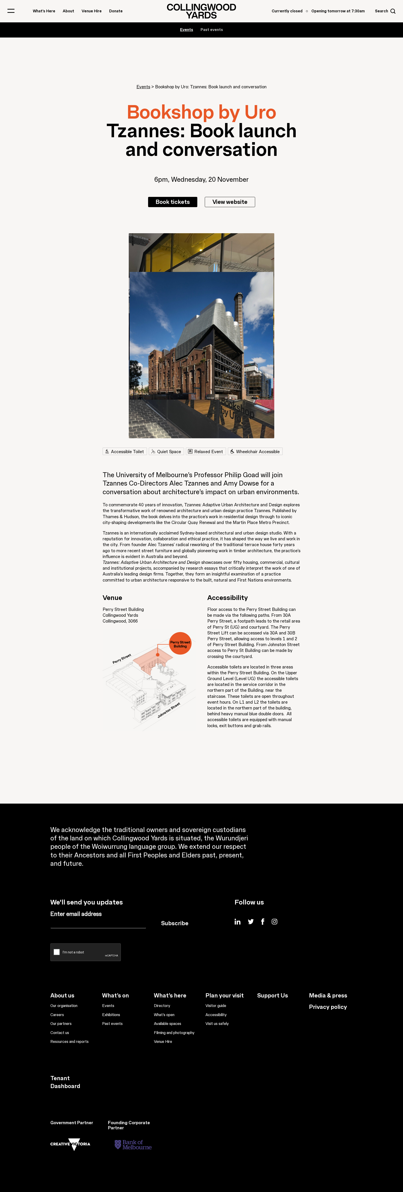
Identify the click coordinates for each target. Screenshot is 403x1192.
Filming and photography (174, 1033)
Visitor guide (215, 1006)
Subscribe (174, 923)
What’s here (170, 995)
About (68, 11)
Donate (116, 11)
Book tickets (173, 202)
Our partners (61, 1024)
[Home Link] (201, 11)
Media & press (328, 995)
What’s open (164, 1015)
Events (143, 87)
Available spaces (167, 1024)
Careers (57, 1015)
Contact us (59, 1033)
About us (62, 995)
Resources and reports (69, 1042)
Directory (162, 1006)
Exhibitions (111, 1015)
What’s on (115, 995)
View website (229, 202)
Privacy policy (328, 1007)
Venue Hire (92, 11)
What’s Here (44, 11)
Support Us (272, 995)
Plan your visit (224, 995)
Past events (212, 30)
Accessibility (216, 1015)
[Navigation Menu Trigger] (10, 11)
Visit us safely (217, 1024)
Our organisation (63, 1006)
